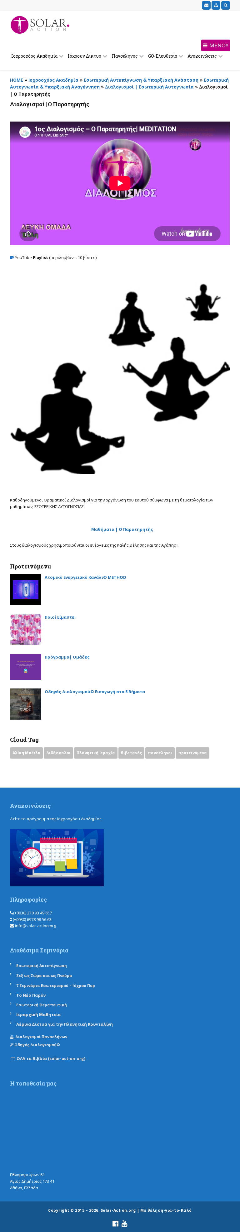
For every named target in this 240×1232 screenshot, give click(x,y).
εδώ (106, 819)
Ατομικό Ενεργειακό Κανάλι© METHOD (85, 577)
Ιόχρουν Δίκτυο (84, 56)
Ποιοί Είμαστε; (60, 617)
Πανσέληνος (125, 56)
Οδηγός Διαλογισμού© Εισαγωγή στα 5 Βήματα (95, 691)
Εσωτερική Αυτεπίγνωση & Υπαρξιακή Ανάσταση (141, 80)
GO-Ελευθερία (162, 56)
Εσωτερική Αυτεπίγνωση (42, 965)
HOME (16, 80)
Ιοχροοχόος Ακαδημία (34, 56)
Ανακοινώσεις (202, 56)
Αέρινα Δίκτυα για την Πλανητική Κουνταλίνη (64, 1024)
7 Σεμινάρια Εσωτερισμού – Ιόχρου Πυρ (55, 985)
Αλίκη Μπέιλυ (26, 752)
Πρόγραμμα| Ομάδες (67, 657)
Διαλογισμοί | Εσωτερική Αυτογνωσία (149, 87)
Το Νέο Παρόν (31, 995)
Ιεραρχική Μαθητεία (38, 1014)
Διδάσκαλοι (58, 752)
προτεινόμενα (192, 752)
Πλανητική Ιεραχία (96, 752)
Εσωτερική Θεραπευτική (41, 1005)
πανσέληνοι (160, 752)
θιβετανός (131, 752)
